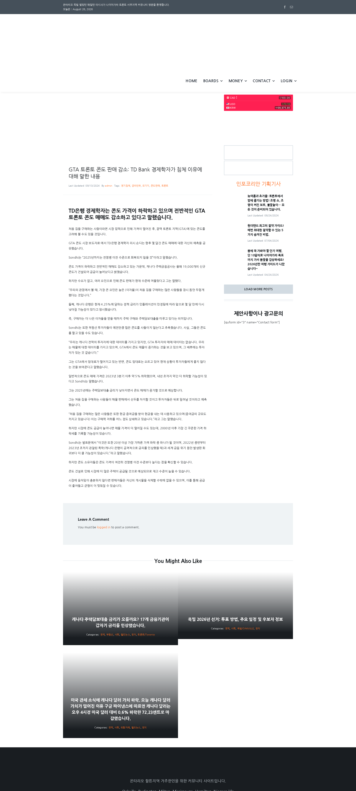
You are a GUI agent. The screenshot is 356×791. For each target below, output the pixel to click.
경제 (102, 634)
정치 (133, 634)
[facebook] (284, 7)
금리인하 (136, 186)
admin (108, 186)
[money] (258, 116)
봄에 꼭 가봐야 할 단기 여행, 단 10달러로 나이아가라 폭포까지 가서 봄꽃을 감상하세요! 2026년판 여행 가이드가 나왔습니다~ (266, 259)
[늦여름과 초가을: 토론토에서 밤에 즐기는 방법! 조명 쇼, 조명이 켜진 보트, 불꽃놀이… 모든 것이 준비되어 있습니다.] (233, 196)
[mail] (291, 7)
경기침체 (125, 186)
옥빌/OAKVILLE (245, 628)
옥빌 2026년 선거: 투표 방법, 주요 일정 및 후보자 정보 (235, 619)
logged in (104, 527)
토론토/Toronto (146, 634)
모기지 (145, 186)
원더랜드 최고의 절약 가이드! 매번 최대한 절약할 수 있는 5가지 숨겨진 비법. (266, 230)
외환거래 (125, 727)
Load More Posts (258, 289)
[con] (100, 96)
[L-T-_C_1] (258, 162)
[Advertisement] (178, 42)
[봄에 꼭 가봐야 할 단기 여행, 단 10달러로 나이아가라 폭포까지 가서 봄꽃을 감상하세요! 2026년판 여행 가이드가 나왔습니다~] (233, 251)
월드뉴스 (125, 634)
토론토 (164, 186)
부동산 (109, 634)
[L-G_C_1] (258, 147)
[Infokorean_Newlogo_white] (178, 763)
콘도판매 (155, 186)
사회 (117, 634)
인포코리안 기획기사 (258, 184)
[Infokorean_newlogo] (117, 75)
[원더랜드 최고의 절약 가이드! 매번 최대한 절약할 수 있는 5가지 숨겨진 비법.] (233, 226)
